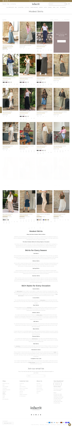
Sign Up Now (61, 41)
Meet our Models (40, 389)
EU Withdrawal (22, 396)
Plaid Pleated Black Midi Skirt (59, 77)
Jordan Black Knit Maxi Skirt (25, 111)
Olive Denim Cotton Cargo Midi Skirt (60, 111)
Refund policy (42, 424)
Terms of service (53, 424)
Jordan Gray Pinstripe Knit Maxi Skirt (26, 77)
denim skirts (19, 291)
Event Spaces (39, 386)
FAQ (20, 385)
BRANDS (4, 394)
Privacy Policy (22, 389)
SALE (4, 397)
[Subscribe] (44, 376)
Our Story (38, 383)
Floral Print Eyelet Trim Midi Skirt (25, 45)
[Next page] (43, 228)
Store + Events (39, 385)
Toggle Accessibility (23, 394)
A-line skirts (42, 300)
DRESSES (4, 391)
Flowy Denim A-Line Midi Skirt (42, 111)
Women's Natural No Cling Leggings (43, 214)
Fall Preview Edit (6, 383)
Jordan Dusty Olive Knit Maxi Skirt (43, 77)
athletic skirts (39, 314)
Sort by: (51, 19)
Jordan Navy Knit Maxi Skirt (41, 45)
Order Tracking (22, 386)
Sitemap (21, 391)
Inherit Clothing (36, 424)
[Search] (65, 4)
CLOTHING (5, 388)
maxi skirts (29, 307)
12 (40, 227)
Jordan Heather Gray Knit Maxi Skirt (9, 77)
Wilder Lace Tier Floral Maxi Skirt (59, 214)
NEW (4, 385)
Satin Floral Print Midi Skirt (7, 111)
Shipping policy (59, 424)
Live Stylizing (13, 3)
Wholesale (39, 391)
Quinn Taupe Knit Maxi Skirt (8, 214)
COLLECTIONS (5, 386)
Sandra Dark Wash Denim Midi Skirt (26, 214)
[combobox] (57, 4)
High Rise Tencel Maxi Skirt (7, 45)
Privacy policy (47, 424)
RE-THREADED (5, 399)
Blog (8, 3)
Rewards (4, 3)
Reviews (21, 392)
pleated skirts (35, 338)
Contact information (66, 424)
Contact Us (22, 383)
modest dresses (31, 362)
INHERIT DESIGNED (6, 389)
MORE (4, 396)
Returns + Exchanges (24, 388)
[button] (16, 7)
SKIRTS (4, 392)
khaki (55, 351)
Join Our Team (39, 388)
